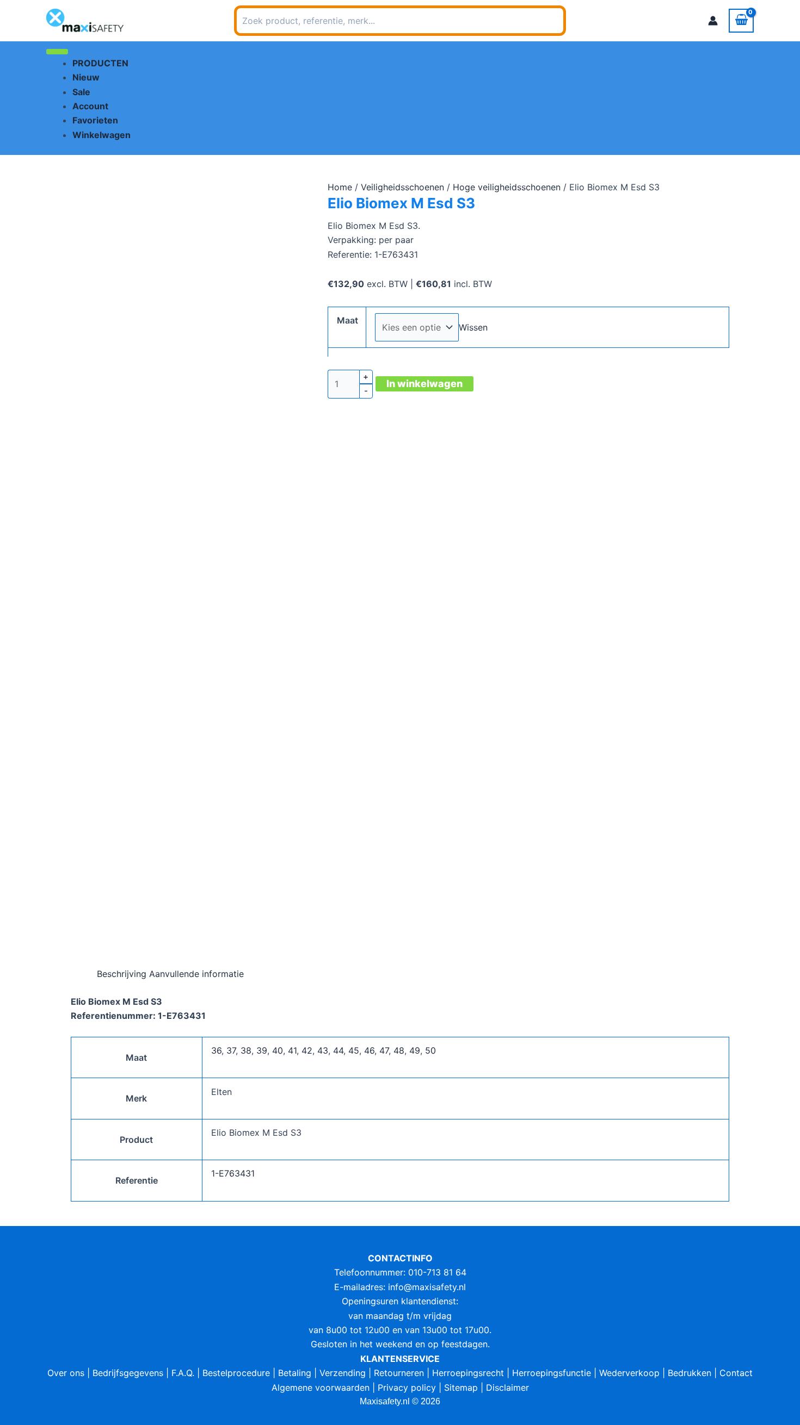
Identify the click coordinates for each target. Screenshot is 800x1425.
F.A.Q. (182, 1372)
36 (216, 1050)
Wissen (473, 327)
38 (246, 1050)
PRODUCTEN (100, 63)
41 (292, 1050)
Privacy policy (407, 1387)
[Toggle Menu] (57, 51)
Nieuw (86, 77)
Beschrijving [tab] (121, 973)
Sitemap (461, 1387)
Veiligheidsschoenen (402, 187)
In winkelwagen (424, 383)
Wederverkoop (629, 1372)
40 (277, 1050)
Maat (347, 320)
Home (340, 187)
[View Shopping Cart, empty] (741, 21)
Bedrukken (689, 1372)
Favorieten (95, 120)
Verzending (342, 1372)
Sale (81, 91)
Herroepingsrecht (468, 1372)
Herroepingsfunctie (551, 1372)
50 (430, 1050)
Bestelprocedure (236, 1372)
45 (353, 1050)
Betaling (294, 1372)
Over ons (65, 1372)
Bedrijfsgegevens (128, 1372)
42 (306, 1050)
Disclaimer (507, 1387)
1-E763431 (233, 1173)
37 (231, 1050)
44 (338, 1050)
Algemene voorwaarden (321, 1387)
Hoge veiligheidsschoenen (507, 187)
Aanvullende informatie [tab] (196, 973)
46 (369, 1050)
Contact (736, 1372)
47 (384, 1050)
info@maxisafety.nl (427, 1286)
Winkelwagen (101, 134)
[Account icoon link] (713, 21)
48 (398, 1050)
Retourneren (399, 1372)
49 (414, 1050)
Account (90, 106)
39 (261, 1050)
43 (322, 1050)
